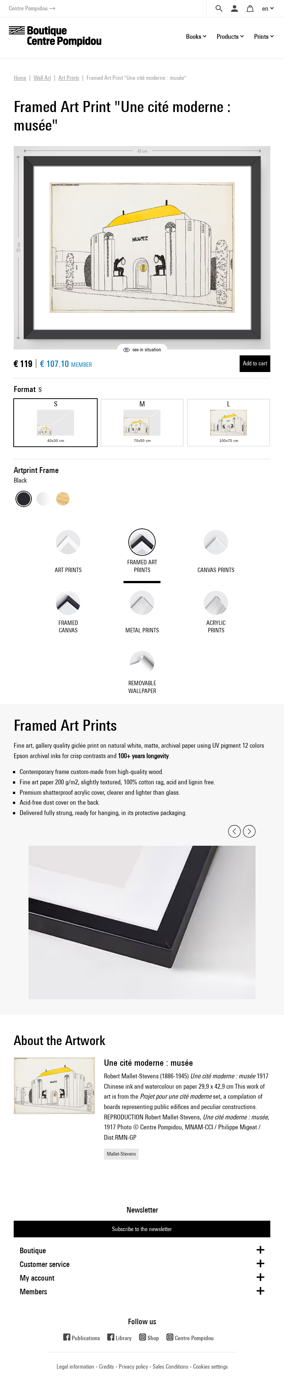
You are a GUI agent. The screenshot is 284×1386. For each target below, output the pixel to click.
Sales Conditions (170, 1366)
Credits (106, 1366)
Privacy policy (133, 1366)
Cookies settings (210, 1366)
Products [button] (228, 36)
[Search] (219, 8)
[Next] (249, 831)
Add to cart (255, 363)
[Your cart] (250, 8)
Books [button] (193, 36)
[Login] (234, 8)
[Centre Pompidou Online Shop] (55, 36)
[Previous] (234, 831)
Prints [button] (261, 36)
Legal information (75, 1366)
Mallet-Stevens (121, 1154)
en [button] (265, 8)
